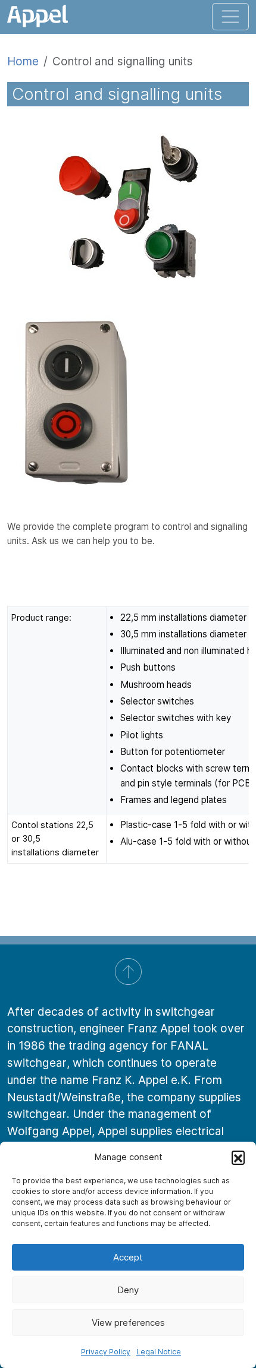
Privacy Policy (105, 1351)
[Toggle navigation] (230, 16)
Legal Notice (158, 1351)
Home (23, 61)
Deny (128, 1290)
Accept (128, 1257)
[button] (238, 1157)
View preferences (128, 1322)
